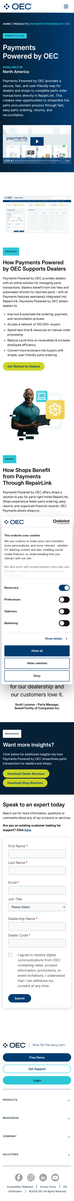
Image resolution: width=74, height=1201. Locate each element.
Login (37, 1080)
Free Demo (37, 1057)
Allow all (37, 650)
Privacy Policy (48, 1186)
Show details (53, 638)
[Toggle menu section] (37, 1100)
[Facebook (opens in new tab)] (19, 1177)
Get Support (37, 1069)
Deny (37, 675)
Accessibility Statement (20, 1186)
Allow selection (37, 663)
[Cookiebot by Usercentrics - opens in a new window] (53, 521)
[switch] (64, 599)
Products (20, 23)
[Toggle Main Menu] (66, 6)
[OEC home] (37, 1045)
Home (7, 23)
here (27, 830)
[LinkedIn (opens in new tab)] (43, 1177)
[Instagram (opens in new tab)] (31, 1177)
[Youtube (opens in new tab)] (55, 1177)
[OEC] (18, 6)
